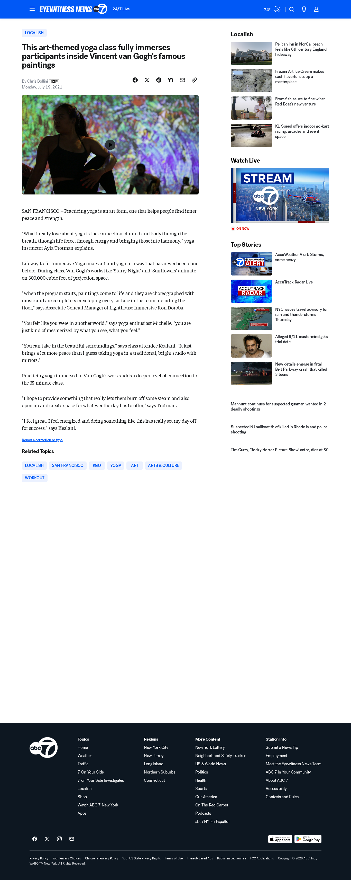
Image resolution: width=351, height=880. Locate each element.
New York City (156, 747)
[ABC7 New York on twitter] (47, 839)
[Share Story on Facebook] (135, 80)
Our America (206, 797)
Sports (201, 789)
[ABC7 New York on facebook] (35, 839)
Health (200, 780)
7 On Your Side (91, 772)
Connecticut (154, 780)
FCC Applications (262, 858)
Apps (82, 813)
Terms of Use (174, 858)
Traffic (83, 764)
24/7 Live (121, 9)
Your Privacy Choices (66, 858)
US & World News (210, 764)
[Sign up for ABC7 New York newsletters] (72, 839)
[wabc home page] (44, 747)
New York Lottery (210, 747)
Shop (82, 797)
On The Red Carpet (211, 805)
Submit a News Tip (282, 747)
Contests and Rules (282, 797)
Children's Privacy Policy (101, 858)
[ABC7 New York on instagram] (59, 839)
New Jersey (154, 756)
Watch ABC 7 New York (98, 805)
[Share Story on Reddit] (158, 80)
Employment (276, 756)
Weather (85, 756)
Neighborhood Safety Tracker (220, 756)
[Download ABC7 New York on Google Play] (307, 839)
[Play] (280, 195)
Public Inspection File (231, 858)
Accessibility (276, 789)
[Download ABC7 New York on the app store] (280, 839)
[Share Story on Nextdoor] (170, 80)
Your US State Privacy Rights (141, 858)
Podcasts (203, 813)
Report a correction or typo (42, 440)
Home (83, 747)
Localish (84, 789)
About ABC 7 (277, 780)
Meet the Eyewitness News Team (293, 764)
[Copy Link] (194, 80)
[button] (32, 9)
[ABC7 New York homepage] (73, 9)
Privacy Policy (39, 858)
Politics (201, 772)
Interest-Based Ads (200, 858)
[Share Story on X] (147, 80)
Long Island (153, 764)
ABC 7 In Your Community (288, 772)
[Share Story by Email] (182, 80)
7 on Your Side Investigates (101, 780)
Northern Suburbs (159, 772)
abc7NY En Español (212, 822)
